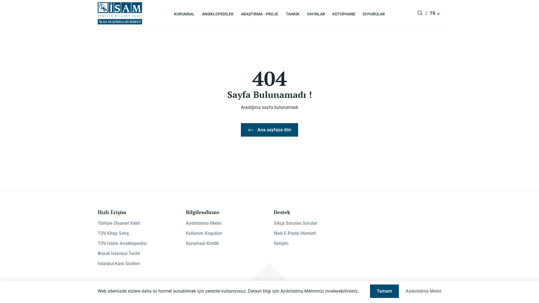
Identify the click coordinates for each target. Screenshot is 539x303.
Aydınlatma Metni (203, 223)
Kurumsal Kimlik (202, 243)
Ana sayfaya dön (274, 129)
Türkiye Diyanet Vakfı (119, 223)
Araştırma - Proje (259, 14)
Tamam (384, 291)
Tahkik (293, 14)
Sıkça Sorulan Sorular (296, 223)
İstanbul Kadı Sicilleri (119, 263)
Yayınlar (316, 14)
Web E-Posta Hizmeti (295, 233)
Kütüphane (343, 14)
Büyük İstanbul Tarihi (119, 253)
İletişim (281, 243)
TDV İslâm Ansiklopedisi (122, 243)
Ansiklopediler (218, 14)
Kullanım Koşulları (204, 233)
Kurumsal (184, 14)
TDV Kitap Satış (113, 233)
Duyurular (374, 14)
